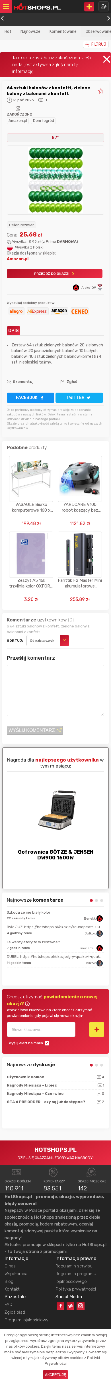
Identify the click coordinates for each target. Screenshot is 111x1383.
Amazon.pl (18, 120)
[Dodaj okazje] (89, 6)
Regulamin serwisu (74, 1266)
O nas (10, 1266)
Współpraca (16, 1273)
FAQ (8, 1304)
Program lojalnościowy (26, 1320)
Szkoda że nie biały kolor (28, 912)
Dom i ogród (43, 120)
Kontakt (12, 1289)
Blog (9, 1281)
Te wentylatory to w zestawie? (33, 942)
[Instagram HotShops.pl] (80, 1306)
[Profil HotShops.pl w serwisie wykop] (70, 1306)
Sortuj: (15, 641)
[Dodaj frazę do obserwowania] (96, 1029)
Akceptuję (55, 1374)
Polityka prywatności (76, 1289)
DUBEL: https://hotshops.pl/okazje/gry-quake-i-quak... (54, 956)
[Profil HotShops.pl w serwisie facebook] (60, 1306)
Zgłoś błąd (15, 1312)
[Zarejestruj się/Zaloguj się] (103, 6)
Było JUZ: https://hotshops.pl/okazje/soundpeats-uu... (54, 927)
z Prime (60, 241)
